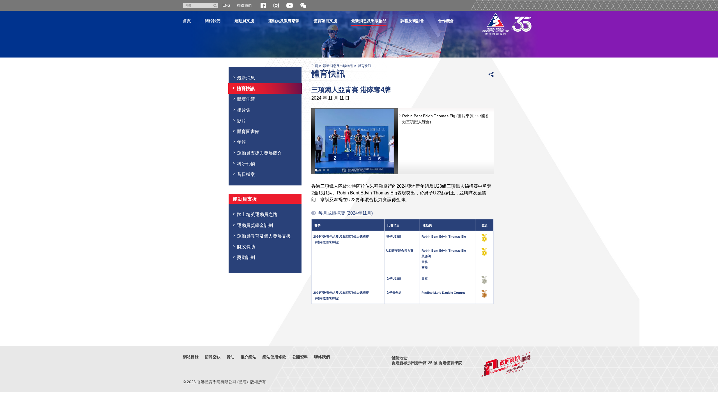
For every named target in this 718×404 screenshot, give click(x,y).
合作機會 (446, 21)
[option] (402, 141)
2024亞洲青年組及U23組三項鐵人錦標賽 (341, 236)
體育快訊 (364, 66)
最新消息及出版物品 (368, 21)
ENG (226, 5)
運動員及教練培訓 (284, 21)
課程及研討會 (412, 21)
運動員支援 (244, 21)
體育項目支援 (325, 21)
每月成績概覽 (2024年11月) (345, 212)
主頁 (314, 66)
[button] (303, 6)
